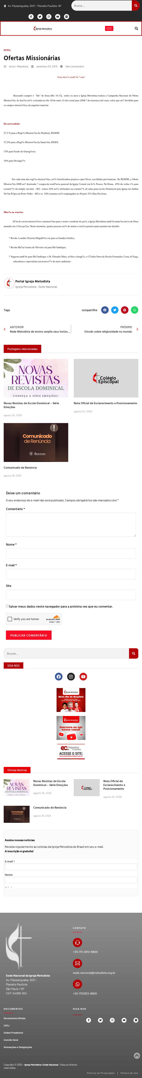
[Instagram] (48, 16)
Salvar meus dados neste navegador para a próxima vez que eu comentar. (61, 606)
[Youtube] (57, 16)
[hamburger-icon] (109, 28)
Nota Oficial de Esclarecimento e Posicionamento (105, 403)
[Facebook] (58, 676)
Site (8, 585)
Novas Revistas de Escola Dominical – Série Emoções (31, 405)
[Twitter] (40, 16)
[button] (136, 28)
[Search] (136, 5)
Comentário (15, 508)
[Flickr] (66, 16)
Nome (11, 544)
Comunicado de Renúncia (20, 467)
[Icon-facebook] (31, 16)
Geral (7, 50)
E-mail (11, 565)
